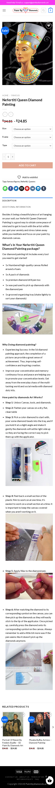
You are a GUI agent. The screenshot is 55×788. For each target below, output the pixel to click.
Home (5, 95)
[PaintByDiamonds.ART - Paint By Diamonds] (25, 10)
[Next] (52, 733)
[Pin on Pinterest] (27, 188)
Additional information (16, 207)
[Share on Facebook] (10, 188)
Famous (15, 95)
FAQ (37, 779)
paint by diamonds (18, 397)
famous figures (13, 181)
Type (4, 145)
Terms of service (40, 777)
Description (9, 200)
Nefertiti (24, 181)
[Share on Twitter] (16, 188)
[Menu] (4, 10)
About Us (24, 777)
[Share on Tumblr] (43, 188)
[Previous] (2, 733)
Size (4, 129)
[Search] (43, 10)
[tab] (27, 201)
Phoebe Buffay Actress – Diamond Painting (40, 741)
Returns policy (25, 779)
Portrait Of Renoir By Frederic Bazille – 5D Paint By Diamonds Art (12, 743)
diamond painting (16, 254)
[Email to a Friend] (21, 188)
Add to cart (27, 165)
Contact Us (11, 777)
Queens (31, 181)
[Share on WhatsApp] (5, 188)
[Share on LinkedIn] (38, 188)
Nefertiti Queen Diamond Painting (23, 246)
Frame (5, 137)
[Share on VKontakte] (32, 188)
